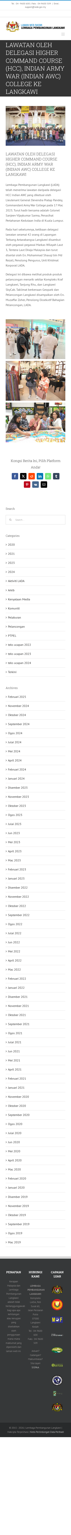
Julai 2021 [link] (14, 1042)
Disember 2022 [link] (18, 887)
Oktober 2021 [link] (17, 1015)
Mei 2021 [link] (14, 1060)
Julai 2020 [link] (14, 1133)
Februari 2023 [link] (17, 869)
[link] (5, 13)
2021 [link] (11, 554)
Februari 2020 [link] (17, 1178)
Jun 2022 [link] (14, 942)
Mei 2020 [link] (14, 1151)
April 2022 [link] (15, 960)
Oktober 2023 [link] (17, 806)
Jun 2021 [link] (14, 1051)
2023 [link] (11, 563)
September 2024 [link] (19, 724)
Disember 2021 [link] (18, 997)
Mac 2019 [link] (14, 1242)
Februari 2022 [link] (17, 978)
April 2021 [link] (15, 1069)
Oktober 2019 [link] (17, 1215)
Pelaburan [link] (14, 617)
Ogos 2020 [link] (15, 1124)
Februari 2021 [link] (17, 1078)
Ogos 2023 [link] (15, 815)
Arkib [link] (11, 590)
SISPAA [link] (35, 1367)
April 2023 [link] (15, 851)
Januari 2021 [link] (16, 1087)
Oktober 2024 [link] (17, 715)
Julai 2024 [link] (14, 742)
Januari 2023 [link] (16, 878)
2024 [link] (11, 572)
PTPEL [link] (12, 635)
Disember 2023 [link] (18, 787)
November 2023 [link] (18, 797)
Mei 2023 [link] (14, 842)
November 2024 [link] (18, 706)
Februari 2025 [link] (17, 697)
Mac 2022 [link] (14, 969)
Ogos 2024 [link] (15, 733)
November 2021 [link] (18, 1006)
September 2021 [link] (19, 1024)
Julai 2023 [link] (14, 824)
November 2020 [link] (18, 1097)
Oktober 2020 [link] (17, 1106)
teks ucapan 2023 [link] (19, 654)
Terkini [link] (12, 672)
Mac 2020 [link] (14, 1169)
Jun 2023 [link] (14, 833)
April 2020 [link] (15, 1160)
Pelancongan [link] (16, 626)
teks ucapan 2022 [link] (19, 645)
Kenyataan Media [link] (19, 599)
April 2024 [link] (15, 760)
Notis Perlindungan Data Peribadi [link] (47, 1432)
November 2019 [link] (18, 1206)
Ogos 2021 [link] (15, 1033)
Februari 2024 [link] (17, 769)
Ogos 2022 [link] (15, 924)
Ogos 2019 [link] (15, 1233)
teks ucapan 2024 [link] (19, 663)
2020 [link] (11, 544)
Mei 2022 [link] (14, 951)
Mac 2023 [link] (14, 860)
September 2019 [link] (19, 1224)
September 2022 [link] (19, 915)
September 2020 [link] (19, 1115)
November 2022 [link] (18, 896)
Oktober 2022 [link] (17, 906)
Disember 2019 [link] (18, 1197)
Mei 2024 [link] (14, 751)
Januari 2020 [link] (16, 1187)
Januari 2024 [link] (16, 778)
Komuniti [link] (14, 608)
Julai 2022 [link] (14, 933)
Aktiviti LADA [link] (16, 581)
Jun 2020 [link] (14, 1142)
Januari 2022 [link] (16, 988)
